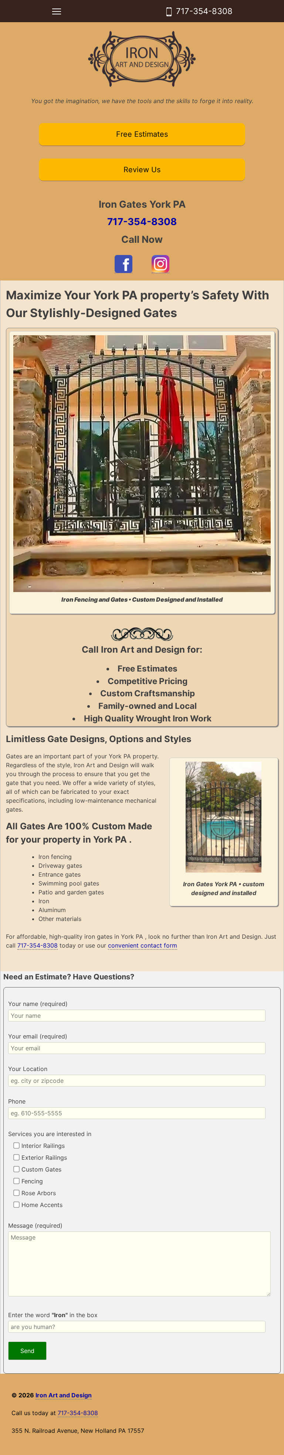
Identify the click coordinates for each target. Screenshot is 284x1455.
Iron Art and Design (64, 1395)
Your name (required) (38, 1003)
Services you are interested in (49, 1134)
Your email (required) (37, 1036)
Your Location (27, 1068)
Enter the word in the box (53, 1315)
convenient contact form (142, 945)
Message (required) (35, 1225)
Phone (17, 1101)
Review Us (142, 169)
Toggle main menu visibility (56, 11)
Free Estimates (142, 134)
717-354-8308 (204, 11)
